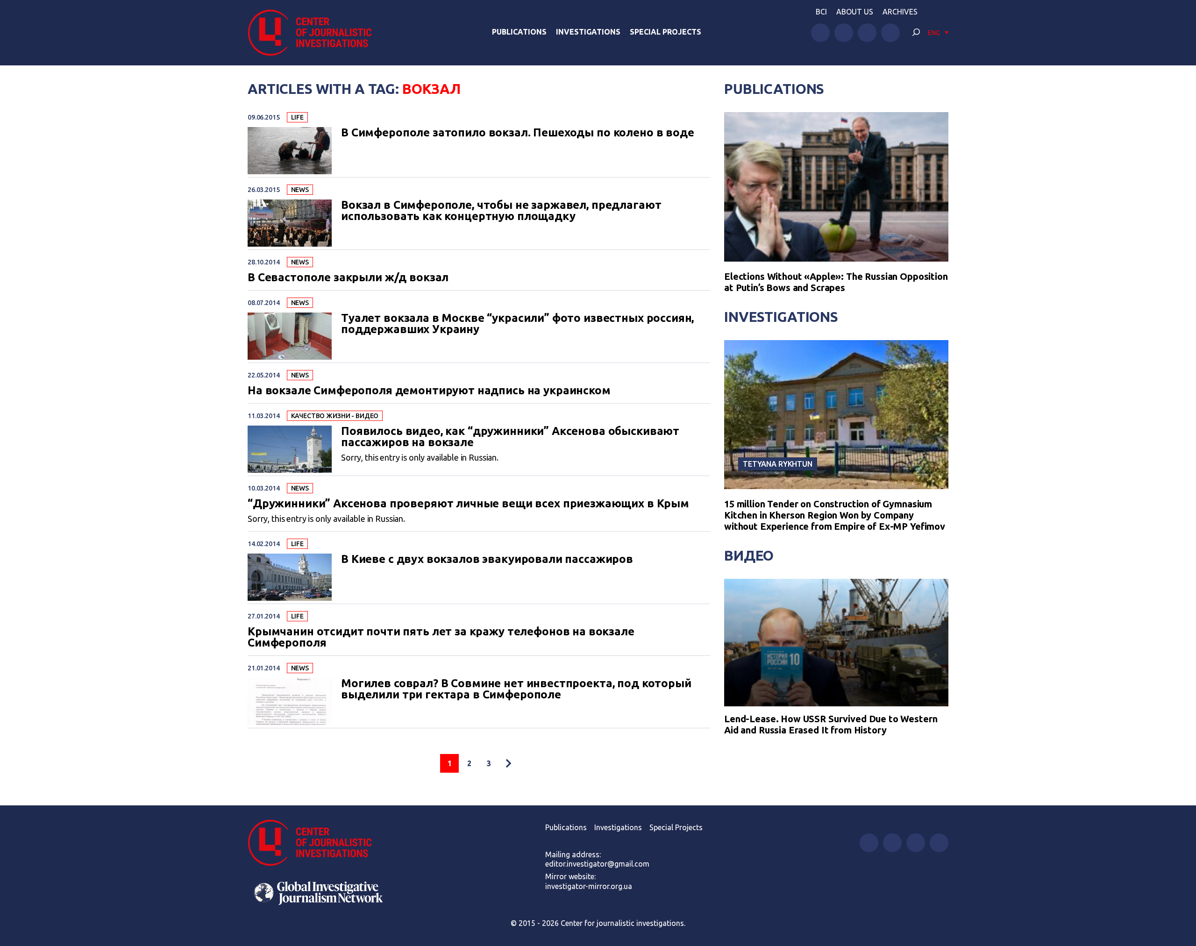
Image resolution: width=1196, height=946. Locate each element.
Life (297, 117)
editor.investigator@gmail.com (597, 864)
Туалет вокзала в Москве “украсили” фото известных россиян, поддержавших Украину (517, 324)
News (300, 189)
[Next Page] (508, 763)
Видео (749, 555)
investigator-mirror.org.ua (588, 886)
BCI (821, 11)
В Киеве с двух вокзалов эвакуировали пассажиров (487, 559)
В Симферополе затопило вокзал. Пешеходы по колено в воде (517, 132)
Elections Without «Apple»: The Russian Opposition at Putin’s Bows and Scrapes (836, 282)
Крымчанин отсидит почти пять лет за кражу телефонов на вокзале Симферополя (441, 637)
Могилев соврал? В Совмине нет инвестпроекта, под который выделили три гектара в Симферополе (516, 689)
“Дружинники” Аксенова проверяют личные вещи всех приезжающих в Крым (468, 503)
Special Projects (665, 32)
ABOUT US (854, 11)
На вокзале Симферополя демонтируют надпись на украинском (429, 390)
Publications (519, 32)
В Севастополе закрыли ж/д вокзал (348, 277)
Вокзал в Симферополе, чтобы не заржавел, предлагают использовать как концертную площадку (501, 210)
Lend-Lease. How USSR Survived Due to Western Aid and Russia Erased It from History (830, 724)
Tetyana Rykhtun (777, 464)
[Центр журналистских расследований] (315, 32)
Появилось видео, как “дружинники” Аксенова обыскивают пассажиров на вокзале (510, 437)
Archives (900, 11)
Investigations (588, 32)
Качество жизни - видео (335, 416)
